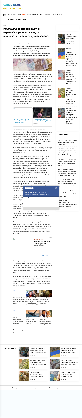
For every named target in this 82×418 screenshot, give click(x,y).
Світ (54, 14)
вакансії (18, 330)
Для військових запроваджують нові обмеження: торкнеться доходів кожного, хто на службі (37, 376)
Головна (13, 14)
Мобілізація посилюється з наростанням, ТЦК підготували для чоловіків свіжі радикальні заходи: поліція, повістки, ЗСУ (38, 364)
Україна (10, 19)
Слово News (12, 4)
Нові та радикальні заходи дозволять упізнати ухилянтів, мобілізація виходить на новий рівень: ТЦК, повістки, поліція (71, 58)
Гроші (29, 14)
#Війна (24, 19)
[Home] (8, 14)
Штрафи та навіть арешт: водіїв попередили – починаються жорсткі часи (71, 40)
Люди (24, 14)
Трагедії (59, 14)
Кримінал (35, 14)
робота (24, 330)
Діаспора (47, 14)
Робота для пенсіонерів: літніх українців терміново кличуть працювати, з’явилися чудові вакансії (71, 78)
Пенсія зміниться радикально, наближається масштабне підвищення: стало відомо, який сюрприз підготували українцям (71, 118)
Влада (41, 14)
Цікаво (18, 19)
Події (19, 14)
